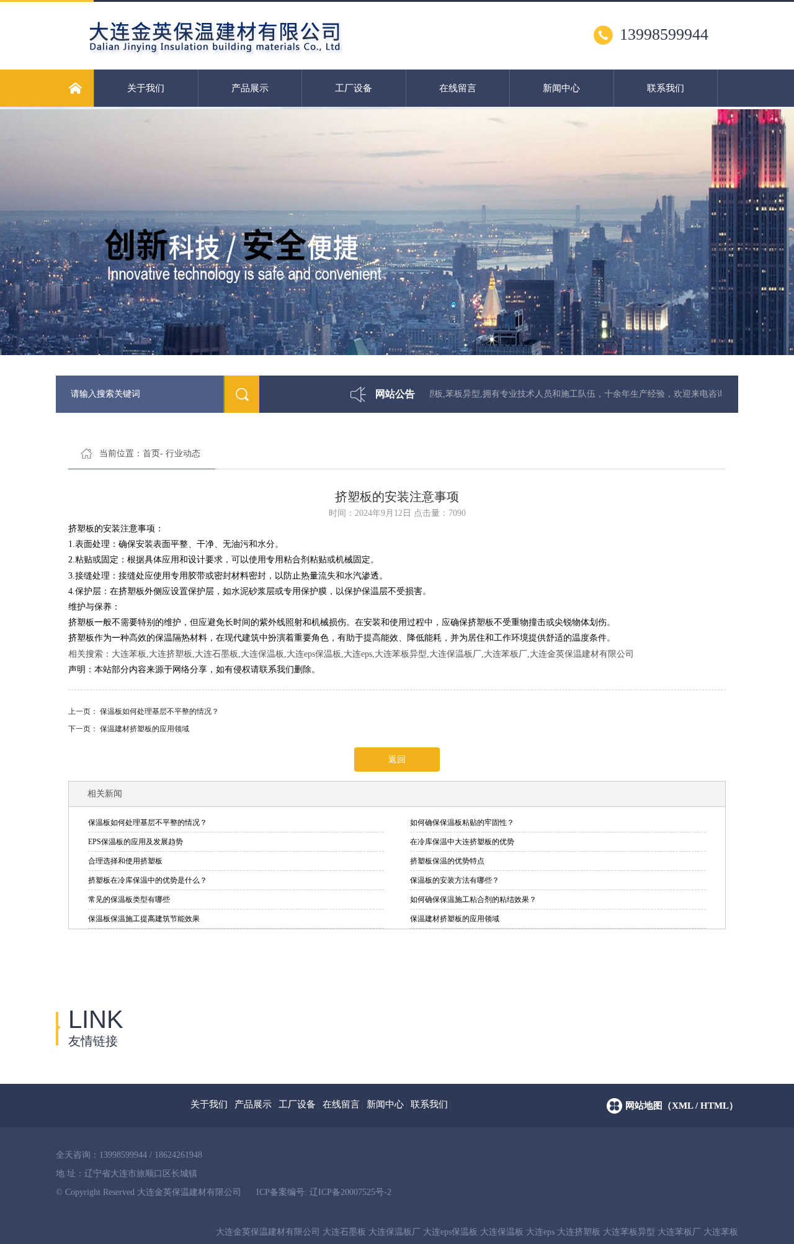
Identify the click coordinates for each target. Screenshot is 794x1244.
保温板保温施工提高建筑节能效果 (144, 918)
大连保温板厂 (394, 1232)
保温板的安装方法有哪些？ (454, 880)
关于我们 (145, 88)
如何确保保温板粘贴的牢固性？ (462, 822)
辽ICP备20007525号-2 (350, 1192)
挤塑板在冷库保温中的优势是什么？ (147, 880)
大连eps (540, 1232)
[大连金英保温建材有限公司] (268, 55)
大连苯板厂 (679, 1232)
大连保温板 (502, 1232)
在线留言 (457, 88)
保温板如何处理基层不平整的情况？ (159, 711)
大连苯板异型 (629, 1232)
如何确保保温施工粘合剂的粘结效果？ (473, 899)
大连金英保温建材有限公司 (268, 1232)
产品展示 (250, 88)
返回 (397, 759)
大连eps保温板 (450, 1232)
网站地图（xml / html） (681, 1106)
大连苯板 (720, 1232)
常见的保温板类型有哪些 (129, 899)
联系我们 (665, 88)
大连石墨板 (344, 1232)
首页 (151, 453)
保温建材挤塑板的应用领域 (144, 728)
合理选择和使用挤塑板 (125, 861)
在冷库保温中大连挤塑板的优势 (462, 841)
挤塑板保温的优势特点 (447, 861)
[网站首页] (75, 88)
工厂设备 (353, 88)
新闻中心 (561, 88)
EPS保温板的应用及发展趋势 (135, 841)
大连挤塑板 (578, 1232)
